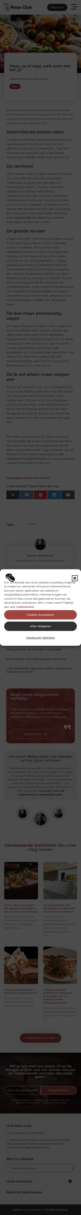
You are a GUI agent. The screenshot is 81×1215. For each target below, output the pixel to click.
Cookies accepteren (40, 614)
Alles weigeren (40, 626)
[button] (75, 578)
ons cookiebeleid (22, 606)
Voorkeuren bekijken (40, 637)
